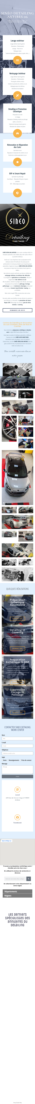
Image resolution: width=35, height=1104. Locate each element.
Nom (3, 735)
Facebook (17, 823)
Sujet (3, 757)
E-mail (4, 742)
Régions (7, 895)
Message (4, 764)
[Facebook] (17, 817)
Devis (5, 760)
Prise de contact (26, 760)
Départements (10, 891)
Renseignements (14, 760)
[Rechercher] (28, 879)
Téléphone (5, 750)
